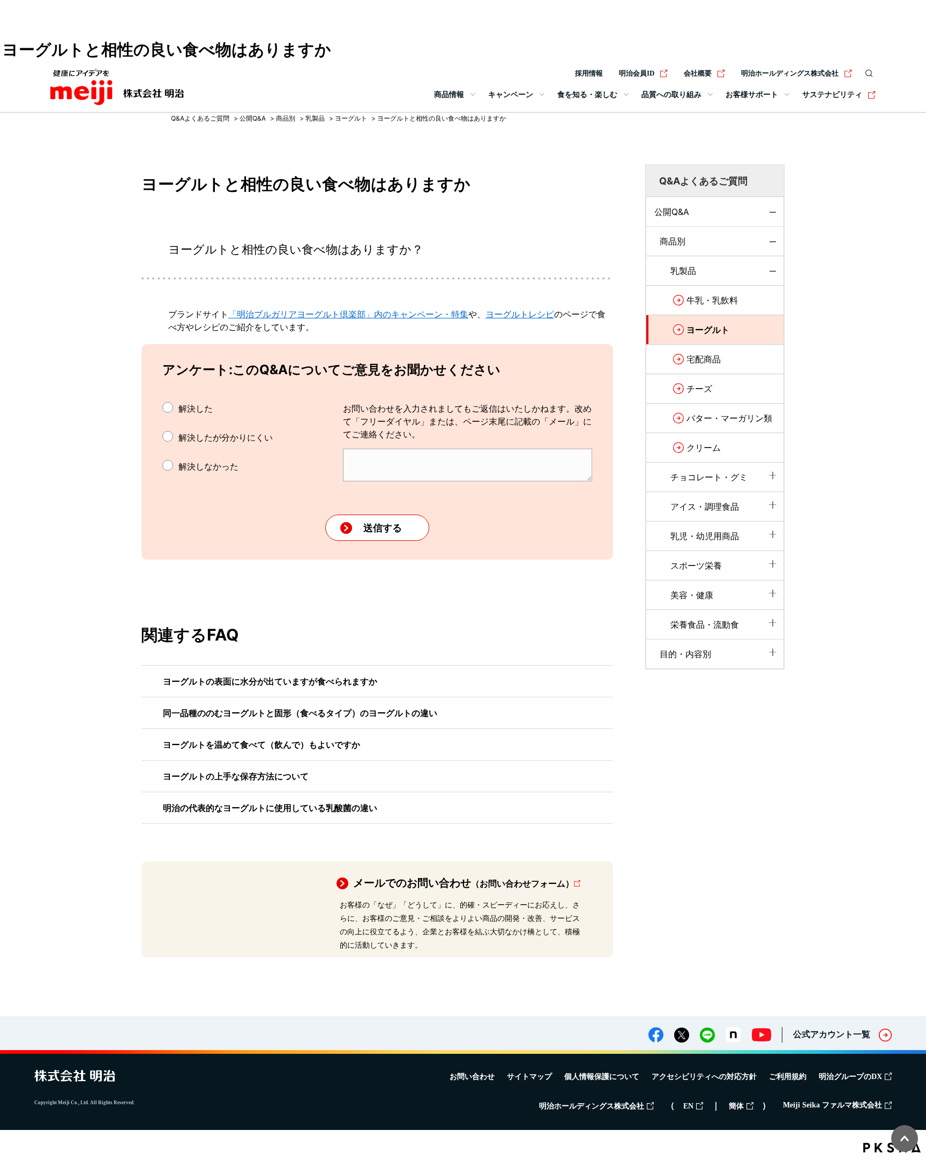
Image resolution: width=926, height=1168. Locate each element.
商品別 (285, 118)
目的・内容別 (685, 654)
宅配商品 (703, 359)
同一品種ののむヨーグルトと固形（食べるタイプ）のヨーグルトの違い (300, 713)
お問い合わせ (472, 1077)
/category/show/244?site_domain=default (772, 274)
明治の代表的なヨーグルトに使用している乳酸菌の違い (270, 807)
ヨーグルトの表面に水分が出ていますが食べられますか (270, 681)
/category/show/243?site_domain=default (772, 475)
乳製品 (315, 118)
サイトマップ (529, 1077)
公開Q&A (253, 118)
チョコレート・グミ (709, 477)
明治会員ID (636, 73)
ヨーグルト (351, 118)
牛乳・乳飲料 (712, 300)
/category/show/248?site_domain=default (772, 623)
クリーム (703, 447)
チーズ (699, 388)
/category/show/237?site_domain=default (772, 215)
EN (688, 1106)
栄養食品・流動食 (704, 624)
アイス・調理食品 (704, 506)
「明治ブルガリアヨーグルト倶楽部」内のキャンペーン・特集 (348, 314)
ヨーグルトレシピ (520, 314)
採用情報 (589, 73)
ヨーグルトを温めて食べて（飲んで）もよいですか (261, 744)
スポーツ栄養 (696, 565)
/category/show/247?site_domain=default (772, 564)
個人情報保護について (601, 1077)
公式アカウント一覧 (831, 1034)
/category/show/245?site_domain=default (772, 505)
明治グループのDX (850, 1077)
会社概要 (698, 73)
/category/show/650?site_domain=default (772, 593)
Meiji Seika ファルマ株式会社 (832, 1105)
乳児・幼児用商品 (704, 536)
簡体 (736, 1106)
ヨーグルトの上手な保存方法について (236, 776)
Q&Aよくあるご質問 (200, 118)
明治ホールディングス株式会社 (790, 73)
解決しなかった (208, 466)
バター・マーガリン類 (729, 418)
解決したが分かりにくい (225, 437)
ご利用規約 (787, 1077)
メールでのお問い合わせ (463, 882)
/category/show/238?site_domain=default (772, 245)
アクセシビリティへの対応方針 (704, 1077)
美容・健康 (691, 595)
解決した (195, 408)
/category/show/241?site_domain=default (772, 652)
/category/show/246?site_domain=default (772, 534)
